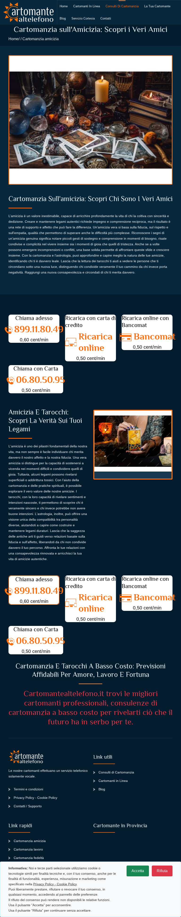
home (64, 6)
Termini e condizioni (28, 789)
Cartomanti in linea (86, 6)
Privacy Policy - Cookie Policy (35, 798)
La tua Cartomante (157, 6)
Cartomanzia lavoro (28, 849)
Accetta (138, 871)
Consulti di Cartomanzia (122, 6)
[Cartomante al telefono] (28, 12)
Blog (102, 789)
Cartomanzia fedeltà (29, 858)
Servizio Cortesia (83, 18)
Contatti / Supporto (28, 806)
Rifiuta (162, 871)
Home (13, 39)
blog (63, 18)
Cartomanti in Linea (113, 781)
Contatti (105, 18)
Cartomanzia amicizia (30, 841)
